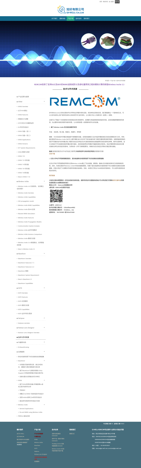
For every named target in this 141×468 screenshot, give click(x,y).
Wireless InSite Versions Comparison (30, 234)
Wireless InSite (23, 181)
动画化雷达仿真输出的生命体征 (29, 376)
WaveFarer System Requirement (28, 275)
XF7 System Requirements (26, 148)
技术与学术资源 (120, 80)
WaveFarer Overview (24, 258)
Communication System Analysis (29, 226)
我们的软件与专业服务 (23, 439)
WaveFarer (22, 254)
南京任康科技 (116, 180)
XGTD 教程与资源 (23, 305)
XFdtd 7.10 (21, 156)
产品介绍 (112, 80)
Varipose (21, 318)
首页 (108, 80)
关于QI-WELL (20, 433)
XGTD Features (23, 297)
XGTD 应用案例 (23, 301)
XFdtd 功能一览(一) (24, 131)
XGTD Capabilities (23, 309)
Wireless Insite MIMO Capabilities (29, 205)
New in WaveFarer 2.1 (25, 279)
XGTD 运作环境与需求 (25, 313)
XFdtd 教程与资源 (23, 152)
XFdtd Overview (23, 106)
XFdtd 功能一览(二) (24, 135)
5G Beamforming (23, 347)
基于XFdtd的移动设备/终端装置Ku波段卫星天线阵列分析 (30, 385)
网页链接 (52, 175)
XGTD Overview (23, 293)
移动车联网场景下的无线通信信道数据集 (31, 357)
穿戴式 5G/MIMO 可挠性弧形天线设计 (31, 394)
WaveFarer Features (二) (26, 267)
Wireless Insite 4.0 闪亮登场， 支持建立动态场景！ (30, 187)
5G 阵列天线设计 (23, 127)
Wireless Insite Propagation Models (30, 222)
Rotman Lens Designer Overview (28, 332)
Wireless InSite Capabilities (27, 197)
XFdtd (20, 102)
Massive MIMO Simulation (26, 214)
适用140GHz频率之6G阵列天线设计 (30, 397)
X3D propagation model (26, 201)
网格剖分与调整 (23, 119)
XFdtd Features (23, 115)
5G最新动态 (22, 342)
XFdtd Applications (24, 140)
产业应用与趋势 (23, 97)
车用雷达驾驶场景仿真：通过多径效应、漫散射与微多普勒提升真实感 (30, 366)
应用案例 (21, 352)
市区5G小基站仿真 (24, 416)
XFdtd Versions (23, 144)
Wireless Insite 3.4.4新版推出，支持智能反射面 (30, 244)
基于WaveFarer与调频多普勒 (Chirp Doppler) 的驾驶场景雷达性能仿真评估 (30, 372)
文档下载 (52, 154)
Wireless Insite (23, 405)
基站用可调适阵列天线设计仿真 (29, 401)
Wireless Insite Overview (26, 193)
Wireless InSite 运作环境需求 (27, 230)
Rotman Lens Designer (26, 328)
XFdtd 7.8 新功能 (23, 173)
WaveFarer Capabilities (25, 283)
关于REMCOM (20, 436)
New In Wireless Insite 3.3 (26, 249)
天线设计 (22, 390)
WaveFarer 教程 (23, 271)
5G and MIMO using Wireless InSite (30, 412)
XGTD (20, 288)
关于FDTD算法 (22, 111)
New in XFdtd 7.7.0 (24, 177)
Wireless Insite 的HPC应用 (26, 209)
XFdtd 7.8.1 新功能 (24, 168)
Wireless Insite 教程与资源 (26, 238)
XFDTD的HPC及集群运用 (26, 123)
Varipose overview (24, 323)
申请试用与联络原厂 (22, 442)
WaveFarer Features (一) (26, 263)
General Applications (26, 408)
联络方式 (71, 433)
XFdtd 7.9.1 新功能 (24, 160)
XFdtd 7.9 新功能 (23, 164)
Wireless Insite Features (26, 218)
